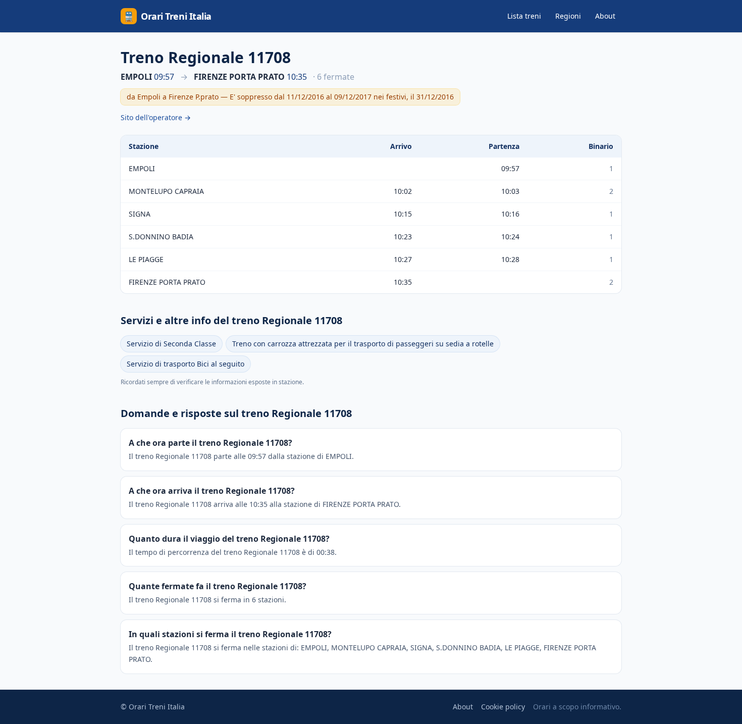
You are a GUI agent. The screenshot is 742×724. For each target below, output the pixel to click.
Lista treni (524, 16)
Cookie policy (503, 706)
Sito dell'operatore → (156, 117)
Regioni (568, 16)
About (605, 16)
